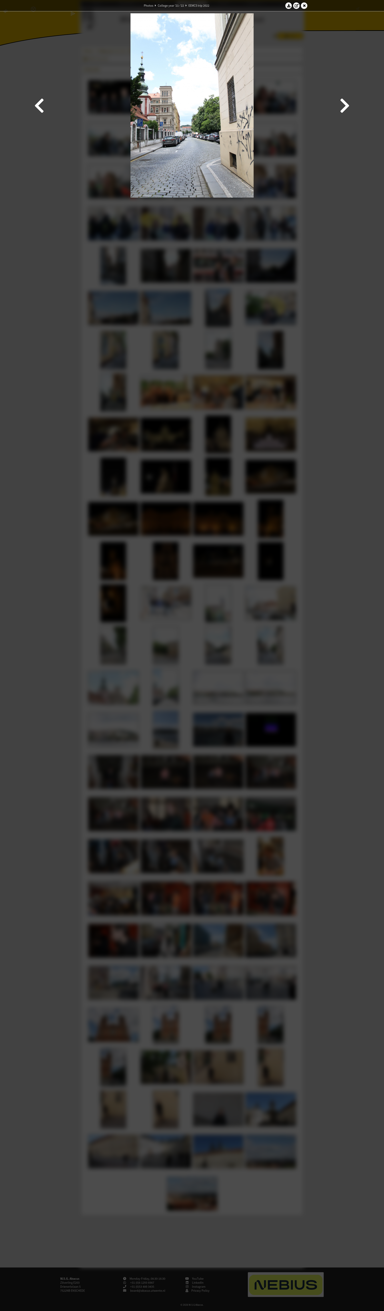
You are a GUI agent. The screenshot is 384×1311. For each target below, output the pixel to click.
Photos (148, 6)
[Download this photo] (288, 5)
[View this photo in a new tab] (296, 5)
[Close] (304, 5)
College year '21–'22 (171, 6)
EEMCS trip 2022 (198, 6)
